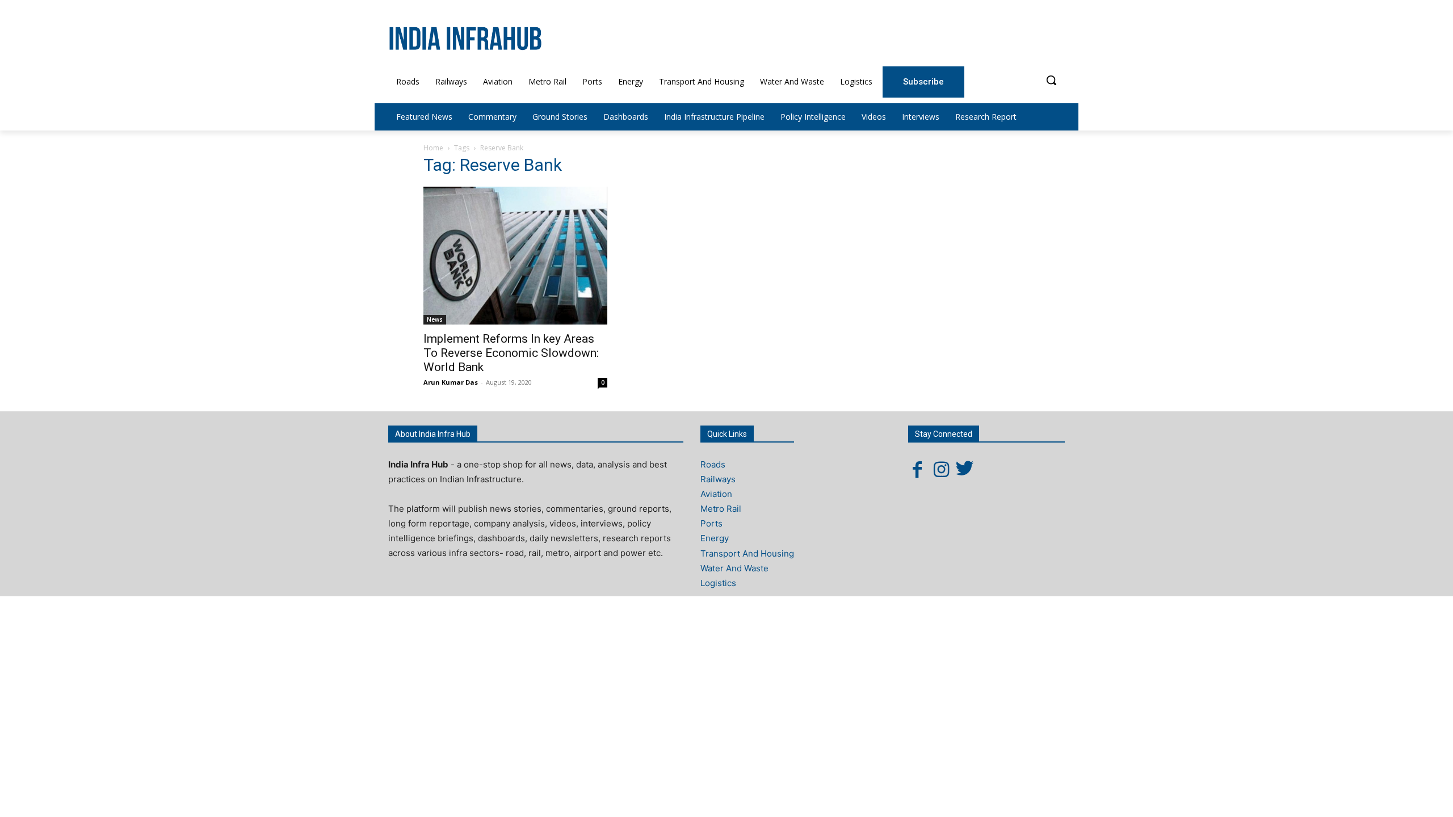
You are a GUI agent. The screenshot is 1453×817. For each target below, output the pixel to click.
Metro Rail (720, 508)
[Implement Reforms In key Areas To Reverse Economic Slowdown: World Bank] (515, 256)
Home (433, 148)
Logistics (718, 583)
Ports (711, 523)
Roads (712, 464)
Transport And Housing (747, 553)
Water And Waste (734, 568)
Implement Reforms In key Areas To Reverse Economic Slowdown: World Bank (511, 353)
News (435, 319)
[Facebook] (917, 469)
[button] (1051, 80)
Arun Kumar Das (450, 382)
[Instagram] (941, 469)
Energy (714, 538)
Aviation (716, 493)
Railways (718, 479)
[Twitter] (965, 469)
